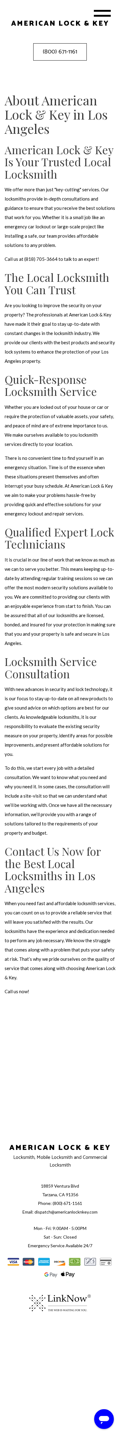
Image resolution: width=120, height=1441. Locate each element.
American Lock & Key (60, 1148)
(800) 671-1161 (60, 52)
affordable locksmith (75, 903)
